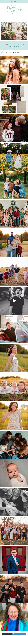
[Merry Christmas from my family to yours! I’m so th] (14, 185)
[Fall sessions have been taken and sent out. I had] (14, 128)
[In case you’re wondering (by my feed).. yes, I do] (14, 272)
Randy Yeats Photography (16, 44)
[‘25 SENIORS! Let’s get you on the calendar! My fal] (14, 358)
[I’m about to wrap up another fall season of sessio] (14, 243)
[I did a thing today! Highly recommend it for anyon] (14, 617)
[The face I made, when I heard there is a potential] (14, 473)
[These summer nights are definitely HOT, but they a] (14, 387)
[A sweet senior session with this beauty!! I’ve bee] (14, 70)
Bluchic (16, 46)
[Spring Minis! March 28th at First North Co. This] (14, 99)
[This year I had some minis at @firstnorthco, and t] (14, 214)
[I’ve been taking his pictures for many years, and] (14, 329)
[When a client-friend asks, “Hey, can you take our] (14, 157)
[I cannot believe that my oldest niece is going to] (14, 416)
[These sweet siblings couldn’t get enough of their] (14, 502)
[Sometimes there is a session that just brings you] (14, 589)
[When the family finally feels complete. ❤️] (14, 445)
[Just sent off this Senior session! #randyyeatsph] (14, 560)
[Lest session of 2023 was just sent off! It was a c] (14, 531)
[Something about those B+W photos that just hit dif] (14, 301)
